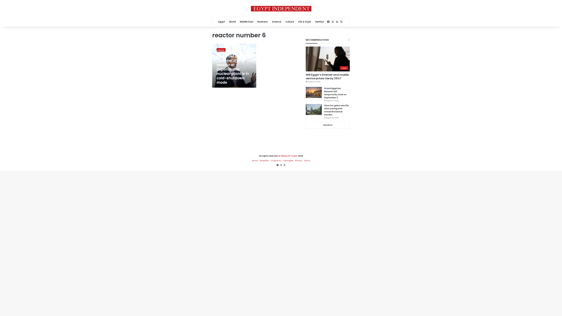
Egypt (221, 21)
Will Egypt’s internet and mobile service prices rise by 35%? (327, 76)
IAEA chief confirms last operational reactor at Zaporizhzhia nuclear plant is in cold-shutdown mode (234, 69)
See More (327, 125)
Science (276, 21)
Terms (307, 160)
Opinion (319, 21)
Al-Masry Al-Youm (287, 155)
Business (262, 21)
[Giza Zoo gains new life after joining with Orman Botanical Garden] (314, 109)
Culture (289, 21)
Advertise (264, 160)
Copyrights (288, 160)
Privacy (298, 160)
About (255, 160)
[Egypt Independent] (281, 8)
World (232, 21)
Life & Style (304, 21)
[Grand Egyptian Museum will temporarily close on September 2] (314, 92)
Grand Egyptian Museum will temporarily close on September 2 (335, 93)
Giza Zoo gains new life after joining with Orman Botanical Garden (336, 110)
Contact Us (276, 160)
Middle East (246, 21)
